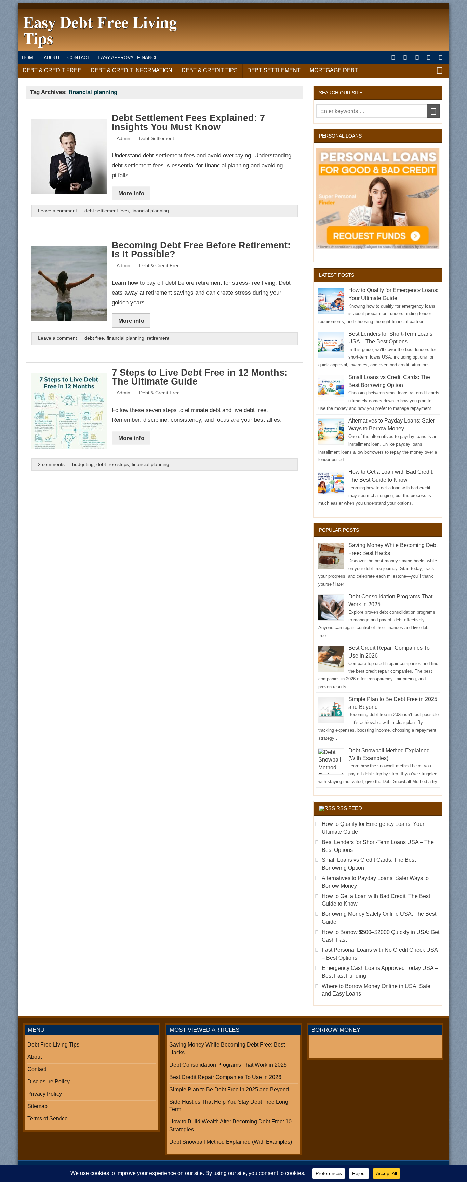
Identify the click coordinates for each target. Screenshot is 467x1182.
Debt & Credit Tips (210, 70)
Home (29, 57)
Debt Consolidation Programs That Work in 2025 (228, 1065)
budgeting (83, 464)
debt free (94, 338)
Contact (78, 57)
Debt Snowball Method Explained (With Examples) (230, 1142)
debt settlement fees (106, 210)
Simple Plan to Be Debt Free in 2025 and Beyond (229, 1089)
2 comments (51, 464)
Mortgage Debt (334, 70)
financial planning (150, 210)
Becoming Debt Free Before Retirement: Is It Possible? (201, 250)
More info (131, 193)
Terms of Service (47, 1118)
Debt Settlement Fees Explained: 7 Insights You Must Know (188, 122)
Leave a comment (57, 210)
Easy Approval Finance (128, 57)
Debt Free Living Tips (53, 1045)
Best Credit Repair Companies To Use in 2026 (225, 1077)
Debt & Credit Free (52, 70)
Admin (123, 138)
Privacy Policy (44, 1094)
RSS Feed (349, 808)
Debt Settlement (274, 70)
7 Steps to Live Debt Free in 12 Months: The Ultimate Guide (200, 377)
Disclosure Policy (48, 1081)
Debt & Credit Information (131, 70)
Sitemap (37, 1106)
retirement (158, 338)
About (52, 57)
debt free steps (112, 464)
